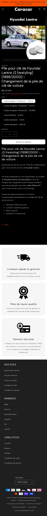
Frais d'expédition (16, 93)
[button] (2, 9)
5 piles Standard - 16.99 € (14, 124)
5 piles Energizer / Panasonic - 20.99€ (19, 110)
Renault (7, 409)
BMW (6, 404)
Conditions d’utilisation (34, 503)
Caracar (14, 497)
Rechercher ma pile (11, 370)
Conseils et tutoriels (12, 390)
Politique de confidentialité (16, 503)
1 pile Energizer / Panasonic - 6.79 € (18, 101)
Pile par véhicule (10, 375)
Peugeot (7, 419)
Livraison (7, 443)
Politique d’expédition (19, 507)
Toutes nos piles (10, 380)
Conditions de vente (12, 458)
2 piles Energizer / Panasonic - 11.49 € (19, 106)
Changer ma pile (10, 385)
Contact (7, 453)
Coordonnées (32, 507)
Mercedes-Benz (10, 414)
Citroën (7, 429)
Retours (7, 448)
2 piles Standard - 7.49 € (14, 120)
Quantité (5, 129)
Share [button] (6, 225)
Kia (5, 424)
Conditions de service (12, 463)
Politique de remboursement (27, 500)
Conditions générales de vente (24, 510)
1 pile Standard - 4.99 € (14, 115)
